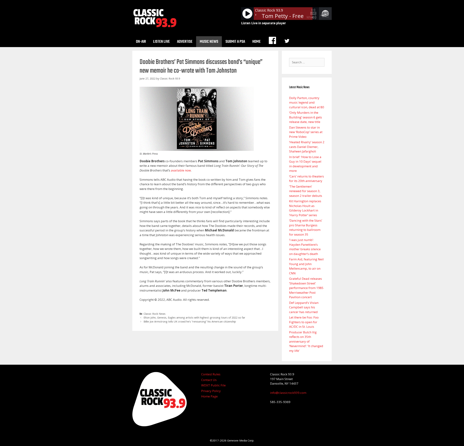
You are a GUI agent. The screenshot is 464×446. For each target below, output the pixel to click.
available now (181, 170)
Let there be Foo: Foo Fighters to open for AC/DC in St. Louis (304, 322)
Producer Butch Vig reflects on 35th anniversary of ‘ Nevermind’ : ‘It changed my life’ (306, 341)
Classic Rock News (154, 313)
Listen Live (161, 41)
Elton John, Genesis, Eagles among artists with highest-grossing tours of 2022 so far (194, 317)
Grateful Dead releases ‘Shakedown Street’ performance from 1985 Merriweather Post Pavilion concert (306, 288)
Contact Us (209, 380)
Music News (209, 41)
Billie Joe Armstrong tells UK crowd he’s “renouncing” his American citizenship (190, 321)
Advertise (184, 41)
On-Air (141, 41)
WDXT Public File (213, 385)
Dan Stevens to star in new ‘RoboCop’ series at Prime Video (305, 132)
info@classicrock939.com (288, 393)
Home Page (209, 396)
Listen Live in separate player (263, 23)
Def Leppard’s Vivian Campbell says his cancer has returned (303, 307)
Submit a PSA (235, 41)
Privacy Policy (211, 391)
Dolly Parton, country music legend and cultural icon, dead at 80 (306, 102)
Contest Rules (210, 374)
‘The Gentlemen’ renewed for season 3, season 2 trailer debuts (305, 191)
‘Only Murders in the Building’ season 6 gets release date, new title (305, 117)
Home (256, 41)
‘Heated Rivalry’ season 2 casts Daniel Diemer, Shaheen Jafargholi (306, 146)
